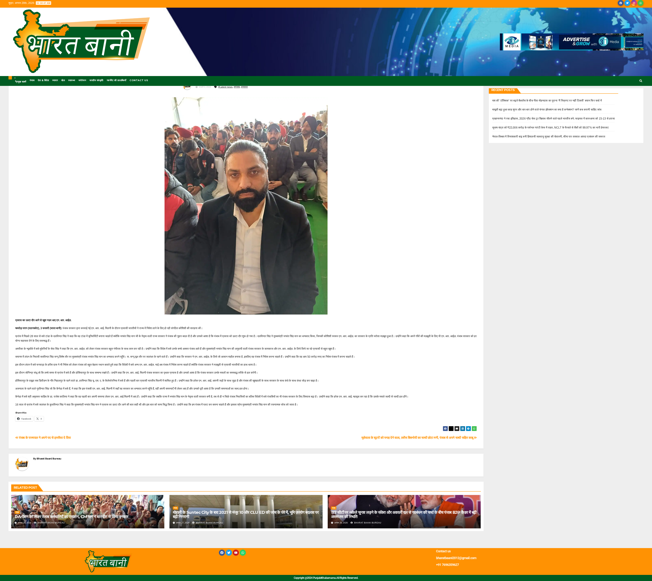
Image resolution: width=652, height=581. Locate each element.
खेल (63, 80)
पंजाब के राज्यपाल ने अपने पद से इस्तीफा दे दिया (44, 437)
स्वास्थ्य (71, 80)
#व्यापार (244, 87)
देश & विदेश (43, 80)
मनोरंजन (82, 80)
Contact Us (139, 80)
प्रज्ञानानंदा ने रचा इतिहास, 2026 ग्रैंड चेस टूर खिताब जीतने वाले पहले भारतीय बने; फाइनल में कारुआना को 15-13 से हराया (553, 118)
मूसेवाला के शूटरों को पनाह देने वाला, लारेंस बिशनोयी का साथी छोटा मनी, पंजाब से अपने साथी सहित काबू (417, 437)
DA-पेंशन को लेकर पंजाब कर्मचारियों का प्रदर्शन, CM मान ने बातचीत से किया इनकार (71, 516)
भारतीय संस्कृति (96, 80)
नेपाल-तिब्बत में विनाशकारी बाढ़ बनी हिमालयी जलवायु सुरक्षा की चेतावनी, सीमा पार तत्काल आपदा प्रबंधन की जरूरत (548, 136)
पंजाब (32, 80)
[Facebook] (222, 553)
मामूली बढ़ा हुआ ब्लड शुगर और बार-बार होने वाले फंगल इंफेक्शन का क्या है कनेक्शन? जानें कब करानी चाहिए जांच (547, 109)
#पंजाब (237, 87)
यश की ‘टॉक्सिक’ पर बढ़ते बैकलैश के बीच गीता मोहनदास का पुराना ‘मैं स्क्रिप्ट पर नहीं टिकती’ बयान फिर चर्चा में (547, 100)
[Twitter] (229, 553)
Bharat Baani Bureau (49, 458)
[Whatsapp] (243, 553)
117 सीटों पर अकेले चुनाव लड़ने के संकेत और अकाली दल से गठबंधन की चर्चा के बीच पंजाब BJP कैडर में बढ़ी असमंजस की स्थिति (403, 514)
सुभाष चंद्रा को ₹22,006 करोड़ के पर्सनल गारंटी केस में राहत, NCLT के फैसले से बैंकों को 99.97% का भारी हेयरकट (550, 127)
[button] (640, 80)
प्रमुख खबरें (20, 81)
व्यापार (55, 80)
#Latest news (225, 87)
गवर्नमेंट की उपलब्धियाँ (116, 80)
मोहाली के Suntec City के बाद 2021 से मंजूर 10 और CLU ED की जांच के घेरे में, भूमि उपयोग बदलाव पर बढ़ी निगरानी (246, 514)
